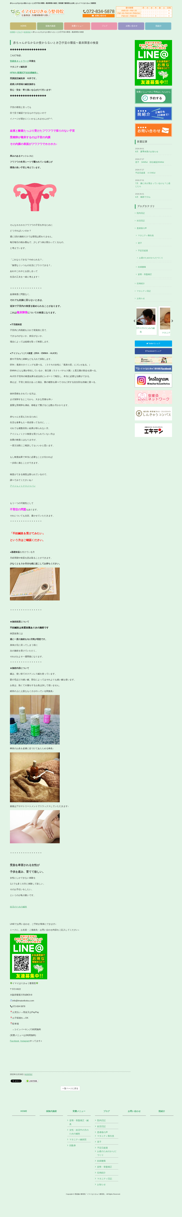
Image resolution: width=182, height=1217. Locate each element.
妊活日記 (27, 32)
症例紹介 (141, 283)
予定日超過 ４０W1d (145, 171)
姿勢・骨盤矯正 (145, 274)
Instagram (25, 1041)
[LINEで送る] (32, 1081)
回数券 (72, 1145)
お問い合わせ (134, 1111)
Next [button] (172, 321)
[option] (153, 321)
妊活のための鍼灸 (18, 907)
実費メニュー (79, 1111)
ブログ (19, 32)
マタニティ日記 (144, 291)
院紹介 (162, 1111)
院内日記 (141, 213)
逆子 (140, 243)
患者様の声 (142, 228)
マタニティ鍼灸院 (77, 1139)
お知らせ (141, 298)
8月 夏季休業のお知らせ (146, 150)
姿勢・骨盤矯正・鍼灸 (79, 1122)
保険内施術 (51, 1111)
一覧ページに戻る (70, 1088)
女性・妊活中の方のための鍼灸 (79, 1132)
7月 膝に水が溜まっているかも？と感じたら (152, 183)
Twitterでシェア (154, 344)
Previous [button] (134, 321)
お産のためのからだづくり (151, 258)
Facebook (15, 1041)
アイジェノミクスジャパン (23, 486)
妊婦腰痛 (142, 267)
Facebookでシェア (153, 351)
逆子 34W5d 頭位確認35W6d (149, 160)
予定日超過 (143, 250)
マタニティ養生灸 (146, 235)
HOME (12, 32)
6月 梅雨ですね (142, 195)
